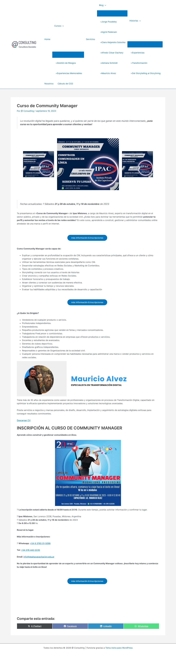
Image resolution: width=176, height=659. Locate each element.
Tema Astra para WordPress (119, 647)
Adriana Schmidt (110, 63)
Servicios (90, 39)
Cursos (57, 26)
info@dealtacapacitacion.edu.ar (38, 556)
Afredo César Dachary (112, 52)
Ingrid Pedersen (109, 32)
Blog (101, 5)
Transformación (139, 63)
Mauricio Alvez (109, 73)
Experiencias (138, 52)
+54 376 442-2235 (30, 550)
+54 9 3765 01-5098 (40, 543)
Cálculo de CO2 (65, 83)
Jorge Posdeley (109, 21)
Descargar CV (24, 420)
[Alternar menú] (68, 55)
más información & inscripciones (87, 238)
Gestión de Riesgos (66, 63)
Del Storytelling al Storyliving (146, 73)
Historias (133, 20)
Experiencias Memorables (69, 73)
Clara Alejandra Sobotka (113, 42)
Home (47, 39)
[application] (62, 26)
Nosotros (48, 83)
